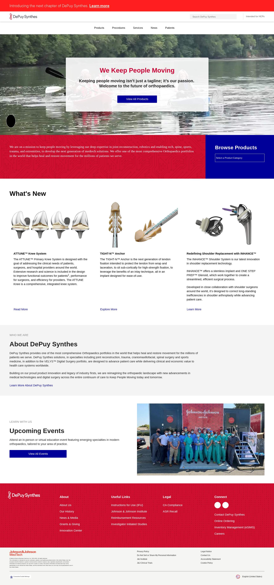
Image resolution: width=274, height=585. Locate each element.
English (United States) (252, 576)
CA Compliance (173, 505)
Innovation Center (71, 530)
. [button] (217, 505)
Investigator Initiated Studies (129, 524)
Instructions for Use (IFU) (127, 505)
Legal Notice (206, 551)
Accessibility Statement (211, 559)
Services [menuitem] (138, 28)
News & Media (69, 517)
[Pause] (10, 121)
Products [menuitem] (99, 28)
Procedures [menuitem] (118, 28)
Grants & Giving (70, 524)
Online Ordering (224, 521)
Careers (219, 533)
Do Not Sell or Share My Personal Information (156, 555)
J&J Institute (142, 559)
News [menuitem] (154, 28)
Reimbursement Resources (128, 517)
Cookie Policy (207, 563)
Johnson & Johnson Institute (129, 511)
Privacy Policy (143, 551)
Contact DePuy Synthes (229, 514)
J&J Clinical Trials (144, 563)
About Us (65, 505)
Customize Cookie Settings (21, 576)
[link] (22, 309)
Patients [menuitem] (169, 28)
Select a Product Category (229, 158)
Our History (67, 511)
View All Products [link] (137, 99)
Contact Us (205, 555)
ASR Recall (170, 511)
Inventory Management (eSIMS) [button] (234, 527)
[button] (262, 5)
